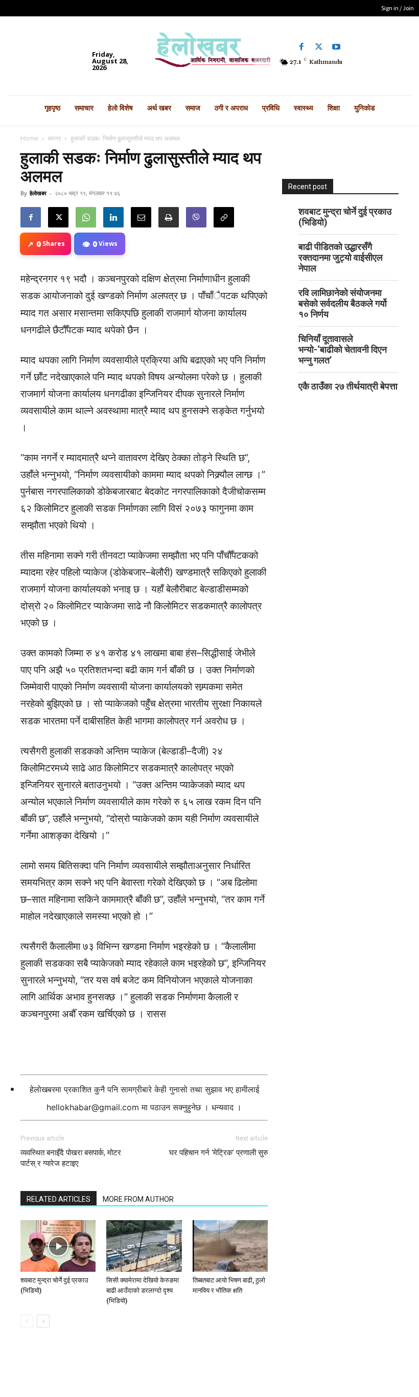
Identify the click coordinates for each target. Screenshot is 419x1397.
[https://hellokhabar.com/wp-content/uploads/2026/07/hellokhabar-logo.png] (209, 53)
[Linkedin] (113, 217)
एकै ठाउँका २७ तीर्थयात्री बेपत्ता (348, 386)
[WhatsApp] (86, 217)
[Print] (168, 217)
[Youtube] (336, 47)
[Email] (141, 217)
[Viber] (196, 217)
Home (29, 138)
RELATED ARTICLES (58, 1199)
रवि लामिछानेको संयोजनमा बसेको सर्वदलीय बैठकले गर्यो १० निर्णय (342, 303)
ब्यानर (54, 138)
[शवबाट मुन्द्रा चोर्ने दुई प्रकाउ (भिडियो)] (58, 1246)
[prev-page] (26, 1321)
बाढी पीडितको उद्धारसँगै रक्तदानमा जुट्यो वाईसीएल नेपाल (340, 257)
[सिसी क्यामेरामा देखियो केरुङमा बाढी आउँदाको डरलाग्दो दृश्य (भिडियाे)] (143, 1246)
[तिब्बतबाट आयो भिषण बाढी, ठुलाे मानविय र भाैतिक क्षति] (230, 1246)
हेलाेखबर (38, 193)
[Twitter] (319, 47)
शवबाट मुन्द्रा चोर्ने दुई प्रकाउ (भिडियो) (344, 216)
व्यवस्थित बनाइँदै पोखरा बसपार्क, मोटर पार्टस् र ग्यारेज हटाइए (70, 1158)
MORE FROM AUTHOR (138, 1199)
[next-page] (43, 1321)
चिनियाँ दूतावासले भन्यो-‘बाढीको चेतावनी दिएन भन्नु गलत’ (342, 349)
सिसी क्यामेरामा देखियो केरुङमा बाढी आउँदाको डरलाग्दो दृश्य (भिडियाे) (142, 1290)
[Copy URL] (224, 217)
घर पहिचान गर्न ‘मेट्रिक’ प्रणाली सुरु (218, 1152)
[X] (58, 217)
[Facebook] (301, 47)
